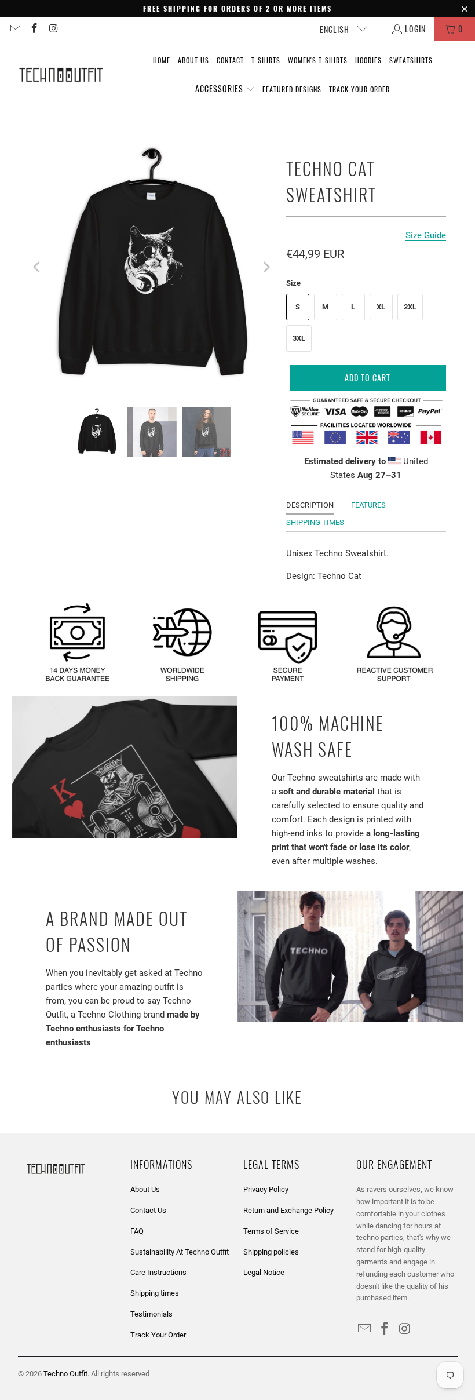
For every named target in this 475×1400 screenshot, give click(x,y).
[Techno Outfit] (61, 75)
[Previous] (37, 267)
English (336, 29)
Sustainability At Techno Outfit (179, 1252)
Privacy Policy (265, 1189)
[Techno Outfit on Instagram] (53, 29)
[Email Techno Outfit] (14, 29)
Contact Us (148, 1210)
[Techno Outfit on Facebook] (34, 29)
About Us (145, 1189)
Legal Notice (263, 1272)
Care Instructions (158, 1272)
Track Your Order (158, 1334)
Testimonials (151, 1314)
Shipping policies (271, 1252)
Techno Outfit (65, 1373)
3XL (299, 338)
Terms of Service (271, 1231)
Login (415, 29)
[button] (225, 89)
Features (368, 505)
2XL (410, 306)
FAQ (137, 1231)
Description (310, 505)
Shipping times (154, 1293)
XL (381, 306)
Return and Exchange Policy (288, 1210)
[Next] (266, 267)
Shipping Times (315, 522)
